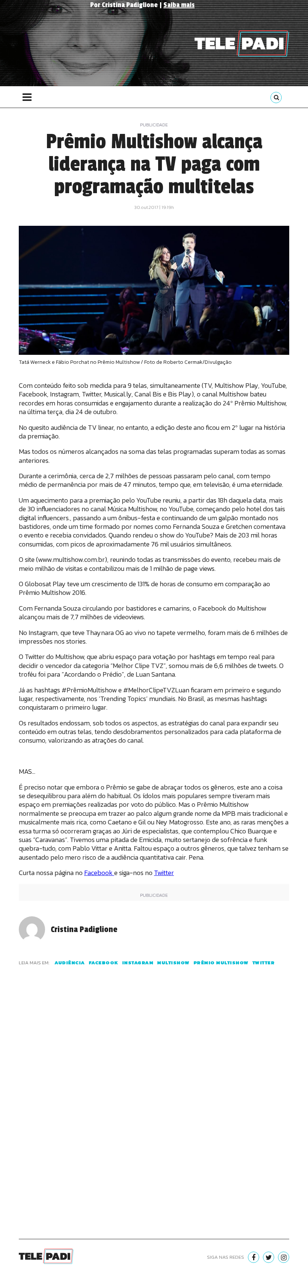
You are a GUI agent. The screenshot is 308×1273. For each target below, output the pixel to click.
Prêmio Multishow (221, 962)
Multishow (173, 962)
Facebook (99, 873)
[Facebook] (253, 1257)
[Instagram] (283, 1257)
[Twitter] (268, 1257)
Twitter (164, 873)
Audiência (69, 962)
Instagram (138, 962)
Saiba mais (179, 5)
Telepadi (242, 43)
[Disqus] (154, 1111)
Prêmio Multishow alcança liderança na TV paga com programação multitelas (154, 164)
